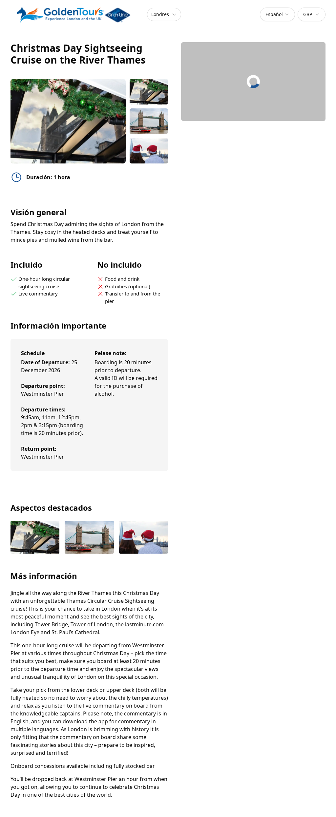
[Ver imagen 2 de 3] (89, 538)
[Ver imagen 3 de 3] (143, 538)
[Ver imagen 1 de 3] (34, 538)
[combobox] (277, 14)
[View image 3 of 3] (149, 150)
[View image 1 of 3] (149, 91)
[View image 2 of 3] (149, 121)
